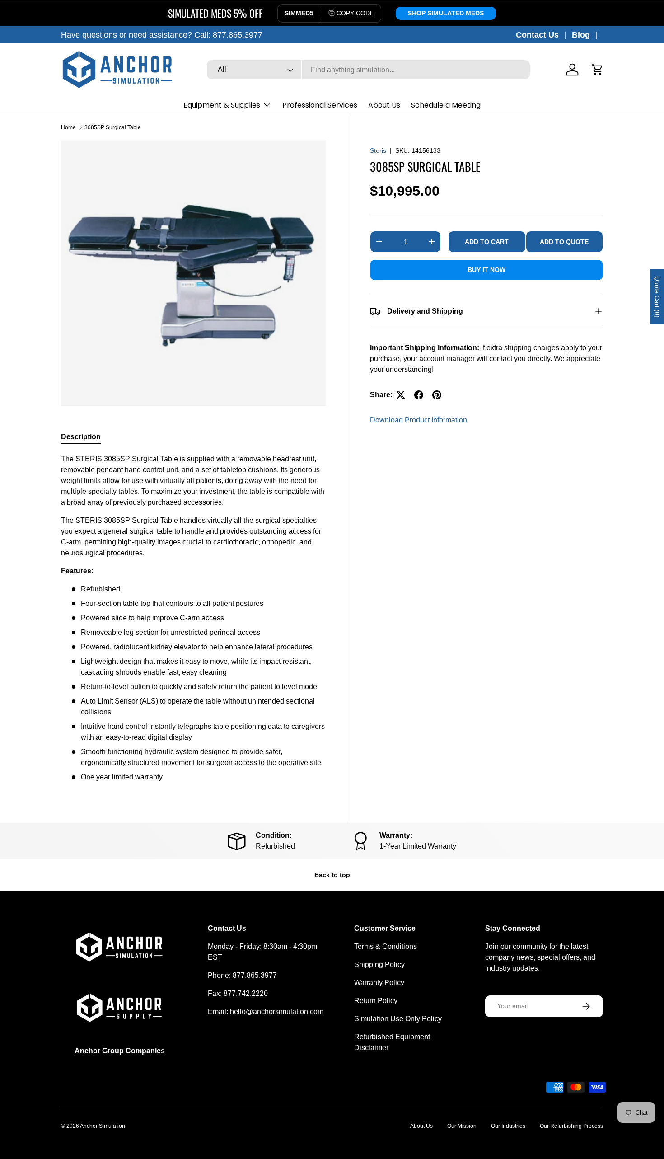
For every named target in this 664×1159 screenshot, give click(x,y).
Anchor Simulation (102, 1126)
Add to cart (487, 241)
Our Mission (462, 1126)
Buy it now (486, 269)
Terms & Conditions (385, 946)
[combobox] (368, 70)
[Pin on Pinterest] (437, 395)
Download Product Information (418, 420)
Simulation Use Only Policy (398, 1019)
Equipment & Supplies (221, 105)
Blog (581, 34)
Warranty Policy (379, 982)
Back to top (332, 874)
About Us (384, 105)
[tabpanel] (193, 618)
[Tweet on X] (401, 395)
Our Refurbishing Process (571, 1126)
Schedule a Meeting (446, 105)
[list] (193, 273)
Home (68, 127)
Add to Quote (564, 241)
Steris (378, 150)
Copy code (355, 13)
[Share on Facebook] (419, 395)
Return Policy (375, 1000)
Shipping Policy (379, 964)
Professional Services (319, 105)
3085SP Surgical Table (112, 127)
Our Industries (508, 1126)
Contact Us (537, 34)
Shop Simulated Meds (446, 13)
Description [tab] (81, 437)
